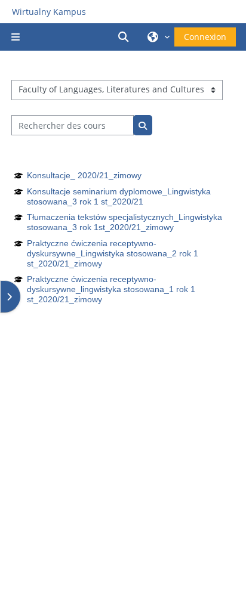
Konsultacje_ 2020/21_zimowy (84, 175)
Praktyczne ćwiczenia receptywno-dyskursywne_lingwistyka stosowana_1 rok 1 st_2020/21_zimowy (111, 289)
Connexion (205, 36)
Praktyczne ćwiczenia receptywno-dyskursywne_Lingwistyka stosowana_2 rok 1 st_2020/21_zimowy (112, 253)
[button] (125, 37)
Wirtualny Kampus (49, 11)
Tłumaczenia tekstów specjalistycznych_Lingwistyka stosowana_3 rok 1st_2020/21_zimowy (124, 222)
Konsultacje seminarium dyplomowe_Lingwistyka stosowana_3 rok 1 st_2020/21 (119, 196)
